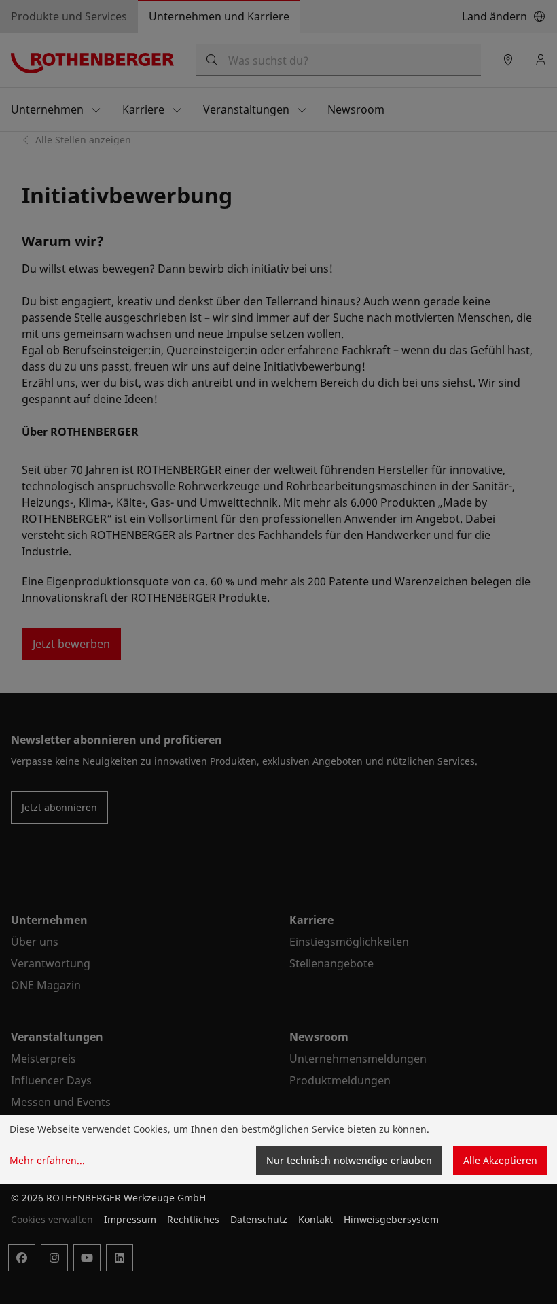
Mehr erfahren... (47, 1160)
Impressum (130, 1219)
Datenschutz (258, 1219)
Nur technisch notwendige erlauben (349, 1160)
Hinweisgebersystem (391, 1219)
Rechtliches (193, 1219)
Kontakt (315, 1219)
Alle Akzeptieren (500, 1160)
